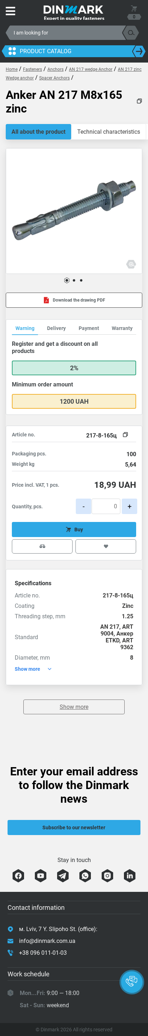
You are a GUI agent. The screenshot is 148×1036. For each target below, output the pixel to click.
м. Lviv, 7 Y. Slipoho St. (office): (58, 929)
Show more (74, 706)
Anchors (55, 69)
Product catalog (45, 51)
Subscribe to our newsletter (73, 827)
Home (12, 69)
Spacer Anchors (54, 78)
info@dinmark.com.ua (47, 941)
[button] (67, 280)
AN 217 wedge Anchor (90, 69)
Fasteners (32, 69)
